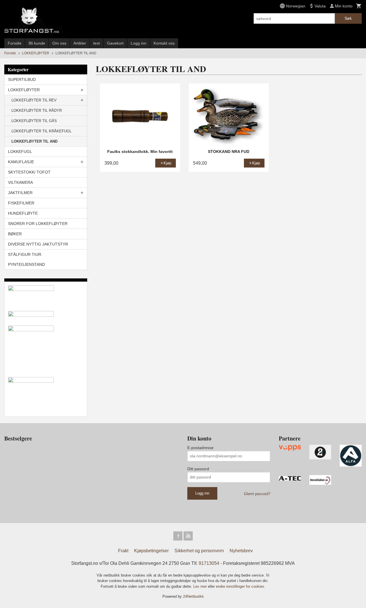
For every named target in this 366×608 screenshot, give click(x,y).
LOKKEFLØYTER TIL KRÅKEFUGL (41, 131)
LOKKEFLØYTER (24, 89)
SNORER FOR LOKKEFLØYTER (37, 223)
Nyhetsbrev (241, 550)
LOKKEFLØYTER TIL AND (34, 141)
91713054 (209, 563)
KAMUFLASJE (21, 162)
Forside (14, 43)
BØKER (15, 234)
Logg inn (138, 43)
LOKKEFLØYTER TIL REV (34, 100)
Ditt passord (198, 469)
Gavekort (115, 43)
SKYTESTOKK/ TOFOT (29, 172)
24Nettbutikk (193, 596)
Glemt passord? (257, 494)
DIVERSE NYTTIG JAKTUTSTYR (38, 244)
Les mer (200, 586)
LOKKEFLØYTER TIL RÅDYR (36, 110)
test (96, 43)
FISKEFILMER (21, 203)
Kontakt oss (164, 43)
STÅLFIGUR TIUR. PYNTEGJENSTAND (26, 259)
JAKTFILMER (20, 192)
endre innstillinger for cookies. (240, 586)
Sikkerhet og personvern (199, 550)
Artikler (79, 43)
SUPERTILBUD (22, 79)
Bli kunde (37, 43)
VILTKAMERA (20, 182)
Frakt (123, 550)
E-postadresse (200, 447)
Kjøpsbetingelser (151, 550)
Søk (348, 18)
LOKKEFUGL (20, 151)
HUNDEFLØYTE (23, 213)
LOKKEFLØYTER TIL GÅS (34, 121)
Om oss (59, 43)
